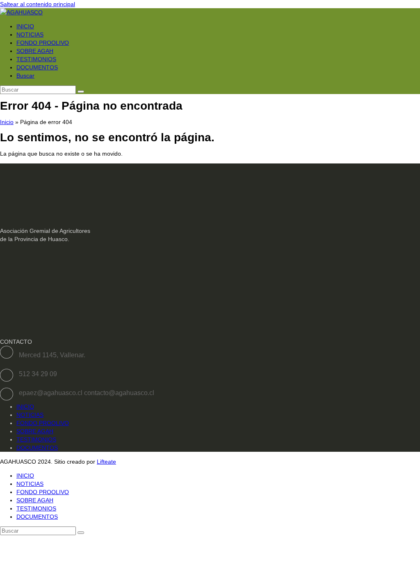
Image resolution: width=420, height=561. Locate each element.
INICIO (25, 406)
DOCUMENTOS (37, 447)
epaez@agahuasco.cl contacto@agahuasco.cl (86, 392)
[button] (25, 75)
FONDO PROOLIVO (42, 423)
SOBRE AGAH (34, 431)
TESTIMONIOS (36, 439)
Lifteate (106, 461)
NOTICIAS (29, 415)
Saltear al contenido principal (37, 4)
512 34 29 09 (38, 373)
